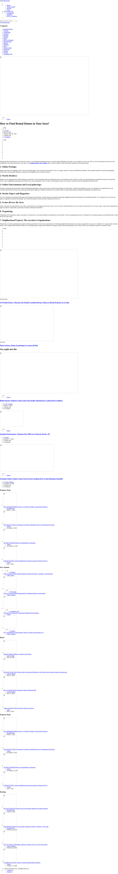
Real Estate (6, 49)
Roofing (5, 51)
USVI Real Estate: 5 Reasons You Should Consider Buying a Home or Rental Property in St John (35, 302)
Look (8, 710)
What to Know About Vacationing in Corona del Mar (19, 345)
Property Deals (11, 7)
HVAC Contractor (12, 16)
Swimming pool (7, 54)
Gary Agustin (8, 404)
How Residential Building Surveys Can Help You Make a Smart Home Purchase (25, 507)
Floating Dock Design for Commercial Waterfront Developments (21, 613)
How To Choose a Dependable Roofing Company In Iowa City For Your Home (25, 844)
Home (8, 5)
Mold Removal (7, 41)
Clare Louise (10, 575)
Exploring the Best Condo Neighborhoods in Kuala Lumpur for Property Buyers (25, 561)
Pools (8, 10)
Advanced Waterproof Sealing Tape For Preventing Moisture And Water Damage (25, 808)
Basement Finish (8, 29)
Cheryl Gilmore (9, 482)
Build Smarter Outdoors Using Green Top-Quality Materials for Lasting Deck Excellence (31, 401)
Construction (10, 13)
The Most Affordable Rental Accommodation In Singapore (19, 543)
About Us (9, 872)
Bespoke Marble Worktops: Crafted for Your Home (17, 654)
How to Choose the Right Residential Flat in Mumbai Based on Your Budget (24, 593)
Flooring (5, 37)
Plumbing (9, 14)
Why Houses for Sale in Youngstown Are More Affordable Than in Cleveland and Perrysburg (29, 525)
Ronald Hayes (11, 508)
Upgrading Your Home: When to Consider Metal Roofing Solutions (21, 862)
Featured (5, 35)
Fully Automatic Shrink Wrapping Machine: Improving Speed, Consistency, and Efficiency (28, 574)
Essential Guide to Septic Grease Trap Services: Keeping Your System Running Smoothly (31, 479)
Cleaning (5, 30)
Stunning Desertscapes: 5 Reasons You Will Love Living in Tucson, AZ (25, 434)
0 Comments (6, 137)
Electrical (6, 34)
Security (9, 8)
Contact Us (10, 870)
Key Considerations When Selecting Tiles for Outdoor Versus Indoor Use (23, 632)
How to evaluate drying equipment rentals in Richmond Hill (19, 690)
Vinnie (7, 130)
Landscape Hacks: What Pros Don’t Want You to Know (18, 708)
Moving (5, 43)
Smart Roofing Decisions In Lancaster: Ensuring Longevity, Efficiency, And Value (25, 826)
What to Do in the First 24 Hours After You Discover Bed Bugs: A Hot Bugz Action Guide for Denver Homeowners (35, 672)
